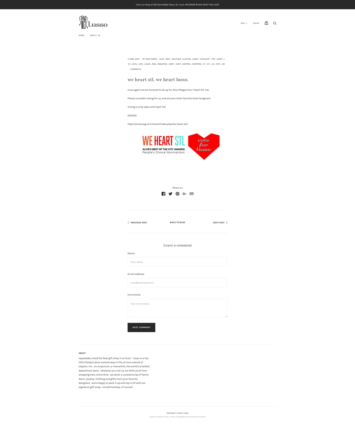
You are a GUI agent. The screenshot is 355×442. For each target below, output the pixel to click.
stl (208, 64)
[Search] (275, 24)
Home (81, 35)
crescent (205, 59)
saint (171, 64)
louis (134, 64)
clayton (187, 59)
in (129, 64)
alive (161, 59)
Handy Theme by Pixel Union (162, 417)
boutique (176, 59)
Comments (135, 69)
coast (195, 59)
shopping (197, 64)
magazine (162, 64)
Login (256, 23)
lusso (147, 64)
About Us (95, 35)
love (140, 64)
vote (218, 64)
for (213, 59)
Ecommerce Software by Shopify (191, 417)
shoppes (186, 64)
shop (178, 64)
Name (131, 253)
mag (154, 64)
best (168, 59)
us (213, 64)
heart (220, 59)
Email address (136, 274)
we (223, 64)
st (204, 64)
